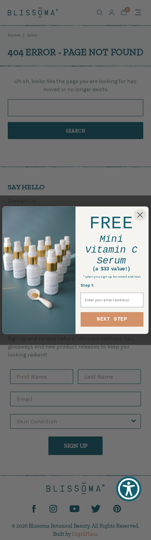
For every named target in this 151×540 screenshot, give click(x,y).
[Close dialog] (140, 215)
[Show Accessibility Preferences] (128, 488)
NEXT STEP (112, 319)
